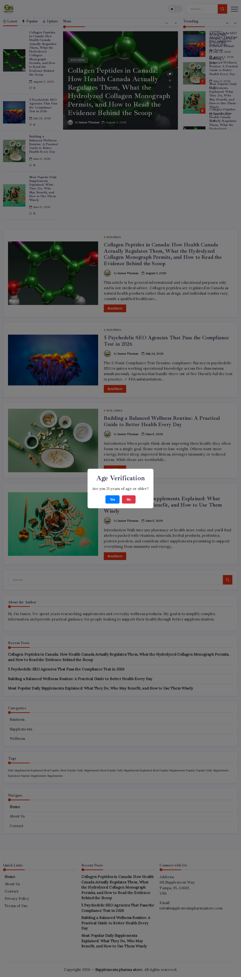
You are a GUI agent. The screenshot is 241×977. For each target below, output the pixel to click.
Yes (112, 499)
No (129, 499)
